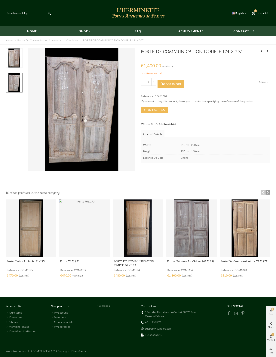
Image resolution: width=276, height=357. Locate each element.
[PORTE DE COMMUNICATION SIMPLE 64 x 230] (261, 51)
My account (61, 312)
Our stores (15, 312)
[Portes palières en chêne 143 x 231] (191, 228)
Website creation (16, 351)
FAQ (138, 31)
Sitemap (14, 322)
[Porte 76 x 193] (84, 228)
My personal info (63, 322)
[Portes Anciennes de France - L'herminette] (138, 13)
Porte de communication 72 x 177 (244, 261)
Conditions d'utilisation (22, 331)
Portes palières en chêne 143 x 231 (190, 261)
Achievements (191, 31)
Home (32, 31)
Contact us (244, 31)
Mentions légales (19, 326)
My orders (60, 317)
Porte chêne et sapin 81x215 (26, 261)
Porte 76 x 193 (69, 261)
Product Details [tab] (152, 134)
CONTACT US (154, 110)
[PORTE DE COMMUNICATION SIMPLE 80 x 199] (267, 51)
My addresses (62, 326)
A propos (104, 305)
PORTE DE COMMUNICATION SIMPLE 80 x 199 (134, 263)
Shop (83, 31)
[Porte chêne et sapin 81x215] (31, 228)
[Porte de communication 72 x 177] (245, 228)
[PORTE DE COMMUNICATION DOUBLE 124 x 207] (81, 169)
